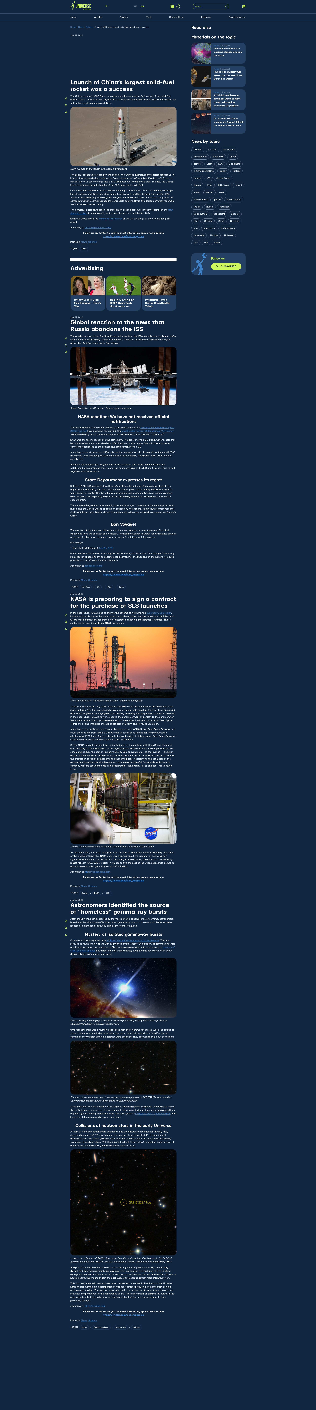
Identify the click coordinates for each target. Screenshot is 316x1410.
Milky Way (223, 185)
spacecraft (219, 214)
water (217, 242)
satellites (224, 207)
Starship (234, 221)
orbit (221, 192)
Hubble (197, 178)
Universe (136, 1327)
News (73, 17)
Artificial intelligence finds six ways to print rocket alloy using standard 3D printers (227, 100)
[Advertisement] (123, 60)
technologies (228, 228)
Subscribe (228, 266)
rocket (197, 207)
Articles (98, 17)
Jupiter (197, 185)
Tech (148, 17)
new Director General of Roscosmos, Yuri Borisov (147, 431)
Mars (209, 185)
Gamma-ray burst (101, 1327)
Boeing (84, 893)
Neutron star (121, 1327)
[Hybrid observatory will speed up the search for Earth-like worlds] (201, 76)
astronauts (229, 149)
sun (196, 228)
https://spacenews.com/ (98, 227)
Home (73, 27)
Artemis (198, 149)
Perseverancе (201, 200)
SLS (107, 893)
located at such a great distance (153, 1113)
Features (206, 17)
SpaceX (235, 214)
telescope (199, 235)
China (84, 249)
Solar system (200, 214)
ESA (220, 164)
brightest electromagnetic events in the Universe (132, 940)
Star (196, 221)
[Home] (80, 6)
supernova (209, 228)
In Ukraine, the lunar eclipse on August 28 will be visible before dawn (228, 122)
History (236, 171)
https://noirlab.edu (95, 1306)
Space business (237, 17)
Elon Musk (86, 587)
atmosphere (200, 157)
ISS (98, 587)
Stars (221, 221)
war (206, 242)
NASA (109, 587)
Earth (209, 164)
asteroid (212, 149)
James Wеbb (223, 178)
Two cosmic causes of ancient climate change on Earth (228, 52)
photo (217, 200)
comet (197, 164)
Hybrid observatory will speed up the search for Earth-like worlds (228, 75)
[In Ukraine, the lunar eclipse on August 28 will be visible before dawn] (201, 123)
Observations (176, 17)
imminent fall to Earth (110, 219)
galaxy (84, 1327)
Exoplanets (234, 164)
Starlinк (208, 221)
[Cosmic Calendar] (244, 6)
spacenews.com (93, 566)
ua (135, 6)
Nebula (209, 192)
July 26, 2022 (106, 548)
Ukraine (214, 235)
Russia (121, 587)
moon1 (238, 185)
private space (234, 200)
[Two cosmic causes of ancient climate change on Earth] (201, 53)
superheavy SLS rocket (159, 613)
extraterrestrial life (204, 171)
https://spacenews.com (97, 872)
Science (124, 17)
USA (196, 242)
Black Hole (218, 157)
